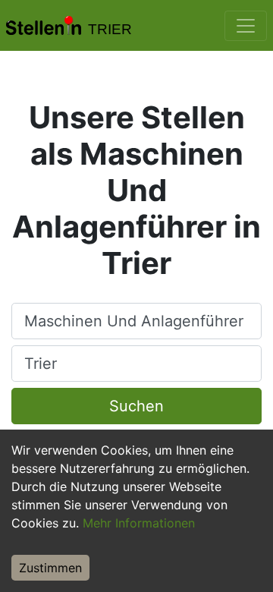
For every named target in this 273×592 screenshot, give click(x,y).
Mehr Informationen (139, 523)
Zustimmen (50, 567)
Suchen (136, 406)
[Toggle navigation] (245, 26)
